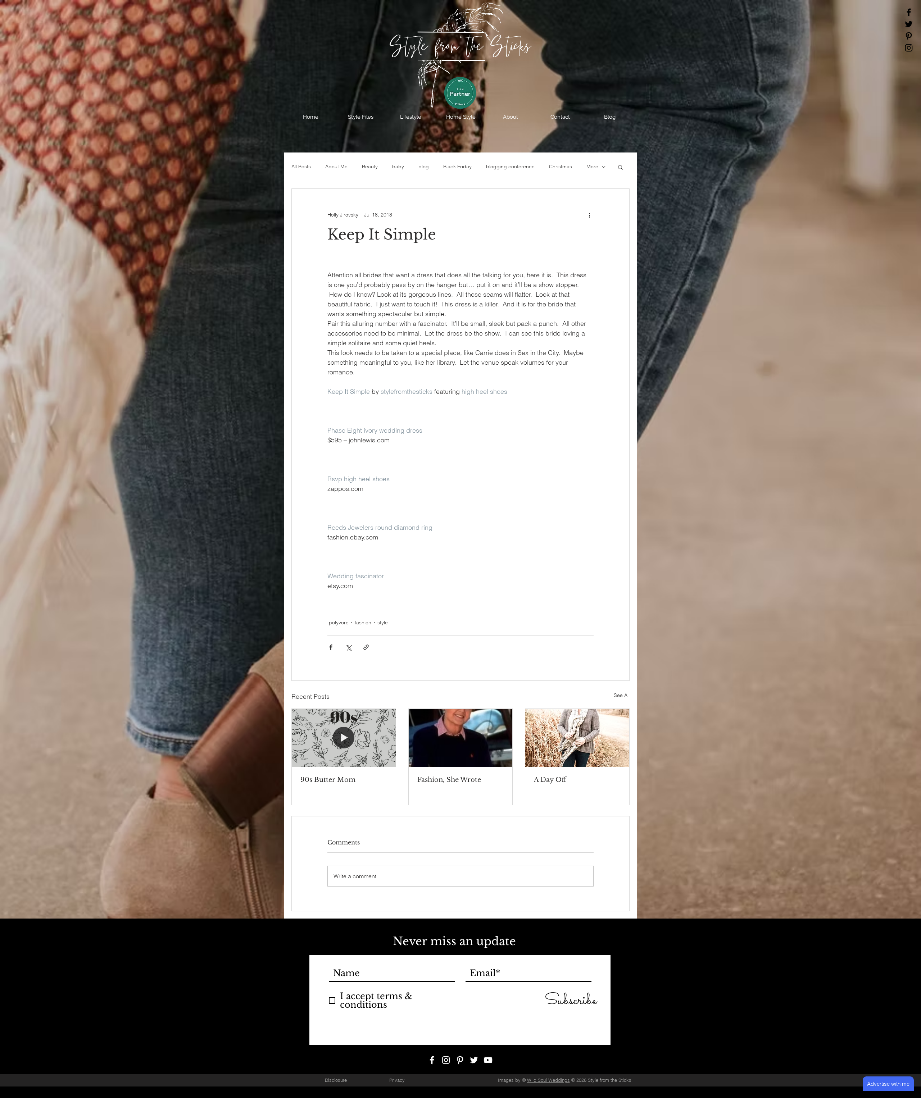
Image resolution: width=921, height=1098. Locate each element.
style (382, 622)
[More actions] (589, 214)
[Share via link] (366, 647)
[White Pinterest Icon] (460, 1060)
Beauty (370, 166)
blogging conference (510, 166)
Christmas (560, 166)
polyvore (339, 622)
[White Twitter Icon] (474, 1060)
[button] (361, 117)
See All (622, 695)
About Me (336, 166)
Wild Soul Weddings (548, 1080)
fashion (363, 622)
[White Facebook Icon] (432, 1060)
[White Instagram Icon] (446, 1060)
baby (398, 166)
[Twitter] (909, 24)
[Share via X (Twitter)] (348, 647)
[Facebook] (909, 12)
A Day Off (550, 780)
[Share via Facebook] (330, 647)
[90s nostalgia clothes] (344, 738)
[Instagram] (909, 48)
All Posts (301, 166)
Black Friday (457, 166)
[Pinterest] (909, 36)
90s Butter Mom (327, 780)
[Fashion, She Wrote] (461, 738)
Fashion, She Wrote (449, 780)
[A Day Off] (577, 738)
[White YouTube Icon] (488, 1060)
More (592, 166)
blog (423, 166)
